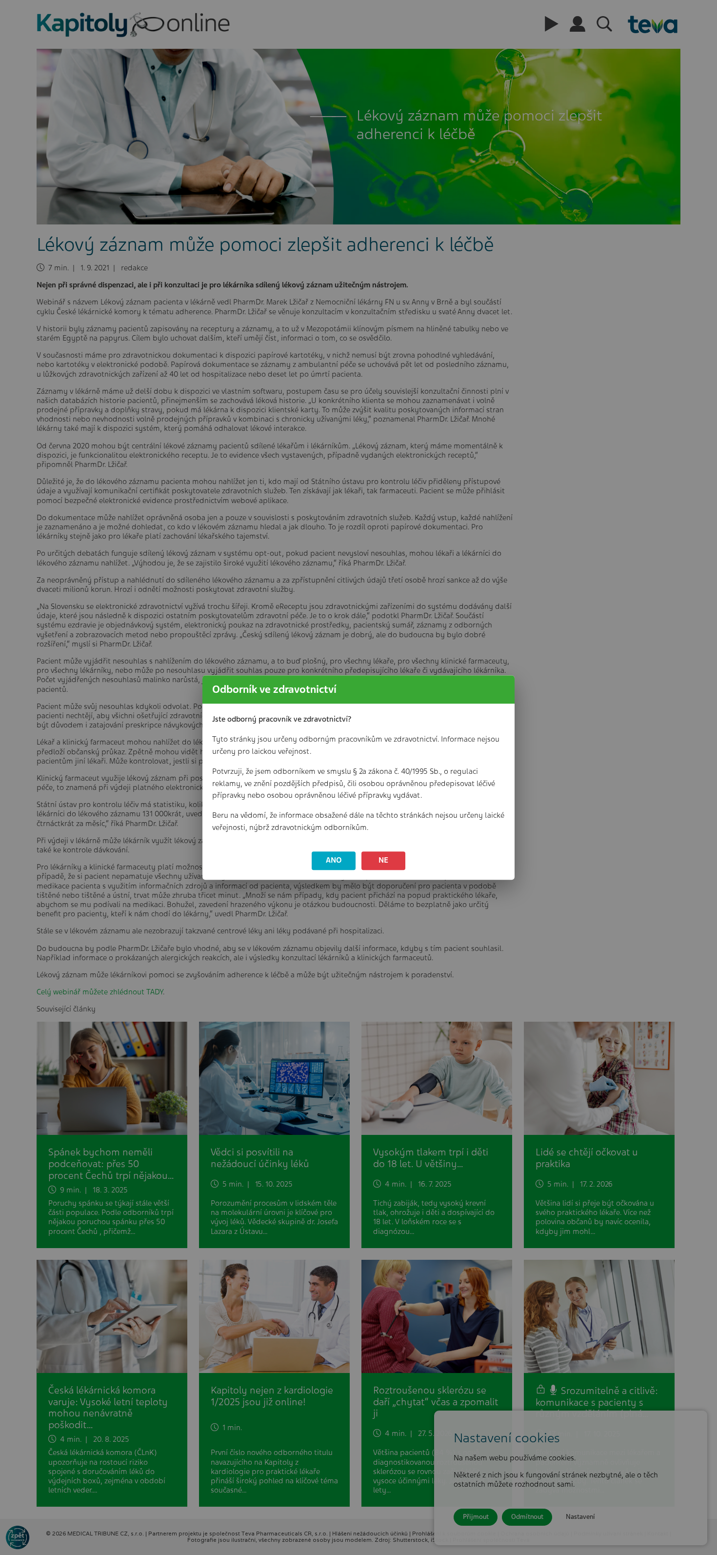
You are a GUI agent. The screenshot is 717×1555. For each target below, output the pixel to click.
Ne (383, 861)
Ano (334, 861)
